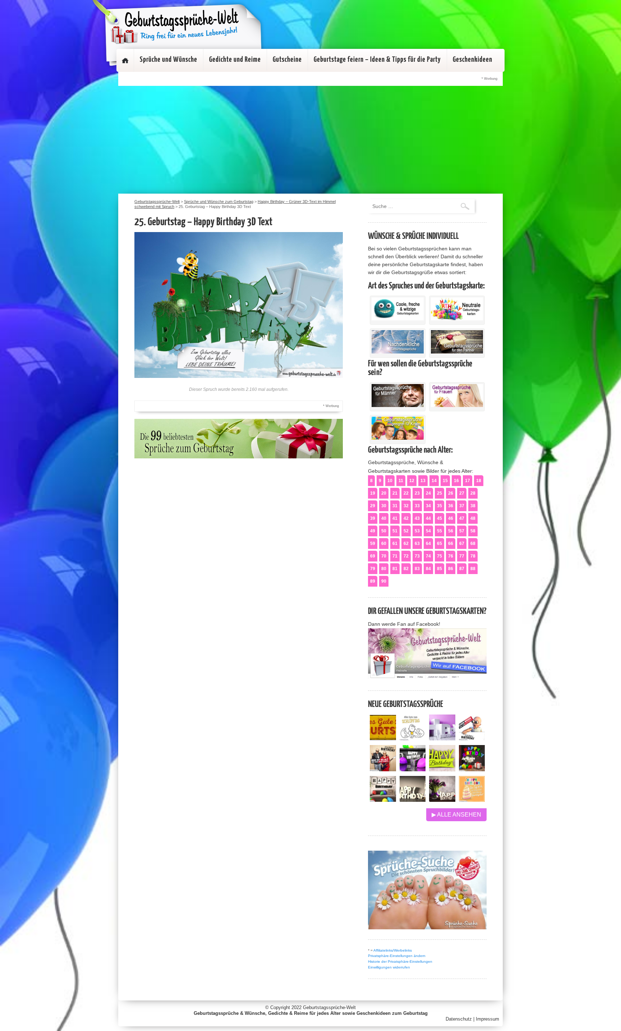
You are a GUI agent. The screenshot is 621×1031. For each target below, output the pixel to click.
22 (406, 493)
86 (450, 568)
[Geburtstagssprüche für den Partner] (457, 352)
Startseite (125, 60)
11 (401, 480)
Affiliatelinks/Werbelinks (392, 950)
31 (394, 505)
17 (467, 480)
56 (450, 530)
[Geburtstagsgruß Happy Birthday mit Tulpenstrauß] (442, 800)
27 (461, 493)
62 (406, 543)
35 (439, 505)
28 (472, 493)
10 (389, 480)
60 (383, 543)
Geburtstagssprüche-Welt (329, 1007)
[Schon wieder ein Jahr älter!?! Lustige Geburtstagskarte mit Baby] (472, 738)
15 (445, 480)
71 (394, 556)
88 (472, 568)
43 (417, 518)
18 (478, 480)
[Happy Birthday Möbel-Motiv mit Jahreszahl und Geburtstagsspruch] (413, 800)
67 (461, 543)
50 (383, 530)
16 (456, 480)
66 (450, 543)
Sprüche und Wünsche (168, 59)
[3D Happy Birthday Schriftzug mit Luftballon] (442, 738)
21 (394, 493)
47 (461, 518)
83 (417, 568)
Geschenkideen (472, 59)
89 (372, 581)
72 (406, 556)
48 (472, 518)
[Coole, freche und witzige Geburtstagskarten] (398, 319)
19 (372, 493)
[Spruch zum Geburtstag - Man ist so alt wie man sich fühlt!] (383, 769)
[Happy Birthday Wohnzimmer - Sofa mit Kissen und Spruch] (383, 800)
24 (428, 493)
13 (423, 480)
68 (472, 543)
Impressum (487, 1019)
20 (383, 493)
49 (372, 530)
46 (450, 518)
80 (383, 568)
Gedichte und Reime (235, 59)
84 (428, 568)
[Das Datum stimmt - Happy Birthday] (472, 800)
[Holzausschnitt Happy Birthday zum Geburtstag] (442, 769)
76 (450, 556)
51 (394, 530)
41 (394, 518)
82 (406, 568)
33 (417, 505)
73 (417, 556)
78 (472, 556)
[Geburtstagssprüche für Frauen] (457, 405)
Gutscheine (287, 59)
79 (372, 568)
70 (383, 556)
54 (428, 530)
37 (461, 505)
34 (428, 505)
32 (406, 505)
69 (372, 556)
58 (472, 530)
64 (428, 543)
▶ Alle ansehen (456, 815)
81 (394, 568)
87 (461, 568)
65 (439, 543)
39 (372, 518)
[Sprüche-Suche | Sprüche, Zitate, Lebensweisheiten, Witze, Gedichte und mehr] (427, 927)
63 (417, 543)
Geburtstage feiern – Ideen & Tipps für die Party (377, 59)
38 (472, 505)
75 (439, 556)
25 (439, 493)
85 (439, 568)
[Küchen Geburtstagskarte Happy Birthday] (413, 769)
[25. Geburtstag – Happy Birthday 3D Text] (238, 376)
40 (383, 518)
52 (406, 530)
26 (450, 493)
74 (428, 556)
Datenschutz (459, 1019)
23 (417, 493)
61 (394, 543)
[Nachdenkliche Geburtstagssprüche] (398, 352)
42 (406, 518)
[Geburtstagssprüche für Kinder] (398, 438)
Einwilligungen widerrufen (389, 967)
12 (411, 480)
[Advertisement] (310, 139)
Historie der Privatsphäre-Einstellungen (400, 961)
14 (434, 480)
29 (372, 505)
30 (383, 505)
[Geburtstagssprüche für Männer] (398, 405)
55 (439, 530)
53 (417, 530)
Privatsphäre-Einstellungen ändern (397, 956)
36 (450, 505)
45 (439, 518)
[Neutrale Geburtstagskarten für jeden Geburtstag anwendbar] (457, 319)
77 (461, 556)
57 (461, 530)
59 (372, 543)
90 (383, 581)
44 (428, 518)
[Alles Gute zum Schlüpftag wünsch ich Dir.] (413, 738)
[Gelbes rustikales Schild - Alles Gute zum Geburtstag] (383, 738)
